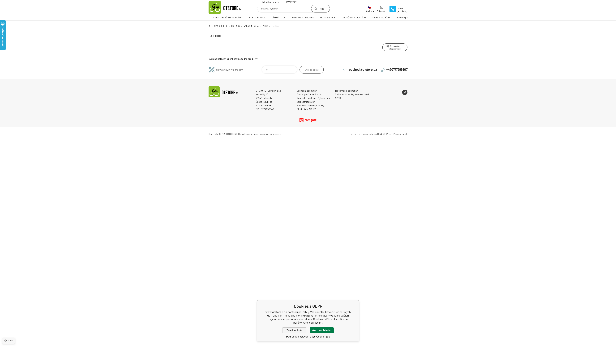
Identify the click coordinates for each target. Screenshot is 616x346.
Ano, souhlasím (321, 330)
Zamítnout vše (294, 330)
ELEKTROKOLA (257, 17)
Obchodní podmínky (307, 90)
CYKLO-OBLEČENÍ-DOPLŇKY (227, 17)
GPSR (338, 98)
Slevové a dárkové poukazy (310, 105)
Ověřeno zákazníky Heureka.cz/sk (352, 94)
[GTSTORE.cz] (209, 26)
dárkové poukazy (405, 17)
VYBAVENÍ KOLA (251, 26)
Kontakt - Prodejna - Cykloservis (313, 98)
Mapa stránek (400, 133)
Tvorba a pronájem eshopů (363, 133)
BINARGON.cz (384, 133)
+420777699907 (289, 2)
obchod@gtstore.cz (270, 2)
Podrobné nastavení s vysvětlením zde (308, 336)
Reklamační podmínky (346, 90)
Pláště (265, 26)
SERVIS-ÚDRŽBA (381, 17)
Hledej (321, 8)
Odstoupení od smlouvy (309, 94)
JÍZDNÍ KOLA (279, 17)
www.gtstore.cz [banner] (228, 7)
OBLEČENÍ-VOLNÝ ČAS (354, 17)
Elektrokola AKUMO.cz (308, 109)
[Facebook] (404, 92)
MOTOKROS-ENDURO (303, 17)
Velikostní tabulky (306, 101)
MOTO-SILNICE (328, 17)
